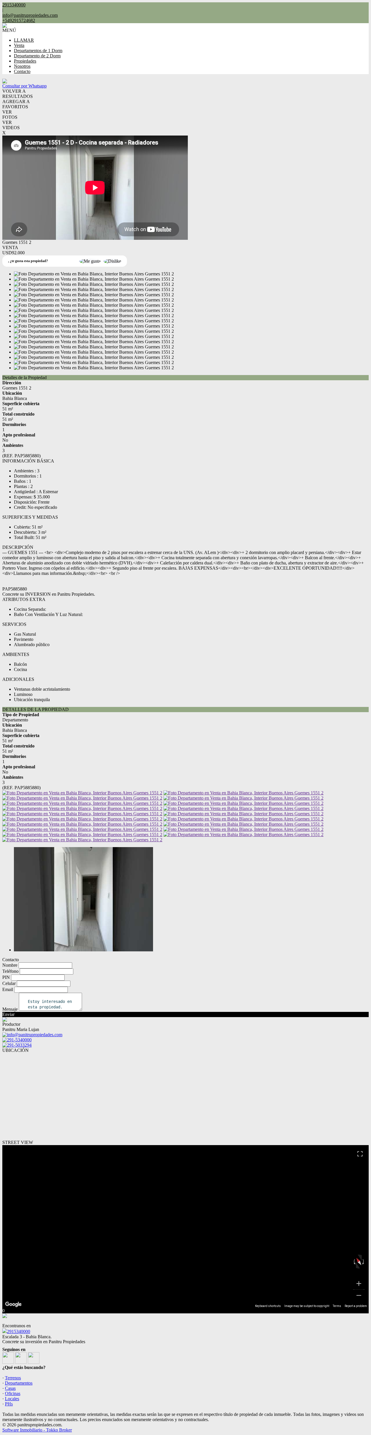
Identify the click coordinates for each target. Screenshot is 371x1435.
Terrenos (13, 1377)
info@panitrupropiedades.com (30, 15)
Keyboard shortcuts (268, 1306)
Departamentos (18, 1383)
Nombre (9, 965)
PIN (6, 977)
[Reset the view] (358, 1261)
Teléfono (10, 971)
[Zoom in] (359, 1283)
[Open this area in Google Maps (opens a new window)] (13, 1304)
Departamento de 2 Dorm (37, 55)
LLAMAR (24, 40)
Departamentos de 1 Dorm (38, 50)
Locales (12, 1398)
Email (7, 989)
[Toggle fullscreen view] (360, 1154)
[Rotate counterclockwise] (354, 1261)
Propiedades (25, 61)
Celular (9, 983)
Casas (10, 1388)
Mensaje (10, 1009)
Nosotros (22, 66)
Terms (337, 1306)
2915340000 (18, 1331)
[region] (185, 1226)
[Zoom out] (359, 1295)
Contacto (22, 71)
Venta (19, 45)
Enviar (8, 1014)
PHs (9, 1403)
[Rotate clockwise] (364, 1261)
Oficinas (12, 1393)
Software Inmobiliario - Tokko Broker (37, 1429)
